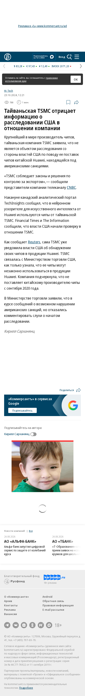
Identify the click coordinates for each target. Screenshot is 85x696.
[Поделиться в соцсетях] (76, 102)
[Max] (49, 625)
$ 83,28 (18, 66)
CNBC (71, 187)
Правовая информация (58, 605)
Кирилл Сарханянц (17, 434)
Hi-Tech (8, 91)
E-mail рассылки (53, 610)
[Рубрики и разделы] (77, 57)
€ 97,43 (30, 66)
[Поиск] (69, 57)
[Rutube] (41, 625)
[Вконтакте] (16, 625)
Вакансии (10, 614)
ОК (76, 79)
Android (47, 596)
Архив (8, 601)
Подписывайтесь (22, 410)
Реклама (10, 610)
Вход (62, 57)
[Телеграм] (7, 625)
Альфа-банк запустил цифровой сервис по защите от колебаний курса (25, 550)
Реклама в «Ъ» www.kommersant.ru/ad (42, 26)
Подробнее (26, 688)
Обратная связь (53, 601)
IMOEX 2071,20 (60, 66)
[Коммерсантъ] (7, 56)
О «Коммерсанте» (16, 596)
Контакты (11, 605)
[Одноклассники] (32, 625)
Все (31, 530)
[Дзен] (24, 625)
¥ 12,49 (43, 66)
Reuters (34, 241)
